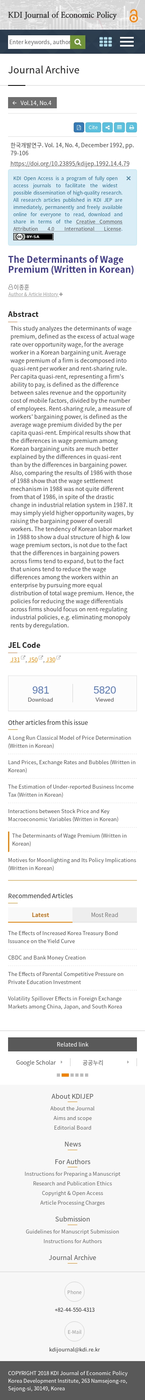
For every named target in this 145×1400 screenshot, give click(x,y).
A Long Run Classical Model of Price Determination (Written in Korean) (69, 741)
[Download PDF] (79, 127)
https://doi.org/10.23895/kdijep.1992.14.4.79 (70, 163)
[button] (107, 127)
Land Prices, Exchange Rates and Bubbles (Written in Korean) (72, 766)
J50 (33, 659)
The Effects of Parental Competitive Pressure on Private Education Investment (66, 978)
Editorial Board (72, 1127)
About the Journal (72, 1108)
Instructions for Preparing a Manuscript (72, 1173)
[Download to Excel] (119, 127)
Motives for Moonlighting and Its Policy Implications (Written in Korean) (72, 864)
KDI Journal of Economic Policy (62, 16)
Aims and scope (73, 1118)
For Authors (72, 1161)
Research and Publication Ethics (72, 1183)
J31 (15, 659)
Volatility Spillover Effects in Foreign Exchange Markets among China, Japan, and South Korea (65, 1002)
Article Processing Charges (72, 1202)
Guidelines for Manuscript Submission (72, 1231)
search (77, 42)
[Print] (131, 127)
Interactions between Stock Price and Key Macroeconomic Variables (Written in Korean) (63, 815)
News (72, 1143)
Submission (72, 1218)
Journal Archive (72, 1257)
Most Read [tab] (104, 915)
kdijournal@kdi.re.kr (74, 1349)
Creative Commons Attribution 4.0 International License (67, 225)
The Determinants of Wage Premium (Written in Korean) (69, 839)
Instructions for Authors (73, 1241)
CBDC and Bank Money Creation (47, 957)
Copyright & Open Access (72, 1193)
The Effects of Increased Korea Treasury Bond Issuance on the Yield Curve (63, 937)
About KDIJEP (72, 1096)
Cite (93, 127)
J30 (51, 659)
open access (134, 16)
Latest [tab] (40, 915)
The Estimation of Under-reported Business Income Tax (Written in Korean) (71, 790)
